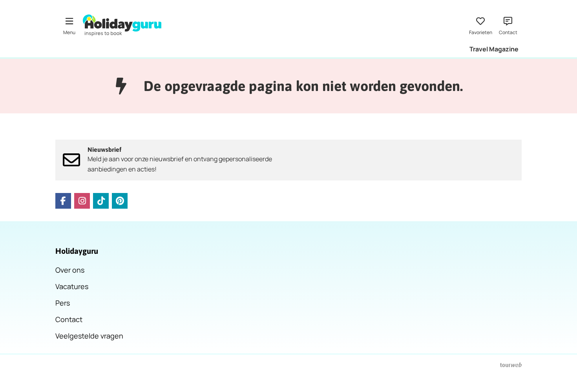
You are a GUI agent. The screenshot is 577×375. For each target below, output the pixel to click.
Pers (62, 303)
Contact (68, 319)
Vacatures (71, 286)
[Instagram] (82, 201)
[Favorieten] (480, 25)
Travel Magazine (494, 49)
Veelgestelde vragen (89, 335)
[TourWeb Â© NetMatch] (511, 364)
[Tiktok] (101, 201)
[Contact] (508, 25)
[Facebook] (63, 201)
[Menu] (69, 25)
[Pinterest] (120, 201)
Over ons (69, 270)
